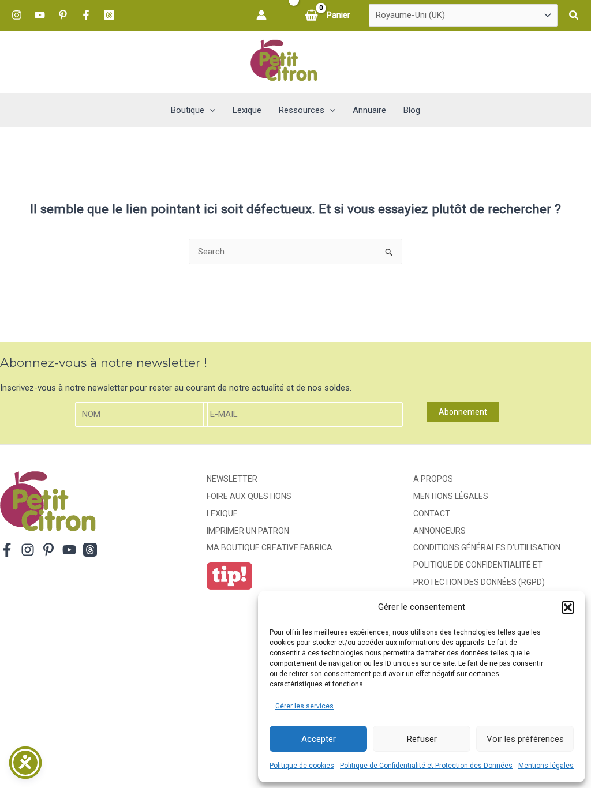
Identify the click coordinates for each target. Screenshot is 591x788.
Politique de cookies (302, 765)
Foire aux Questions (249, 496)
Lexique (222, 513)
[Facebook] (86, 15)
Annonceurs (439, 530)
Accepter (318, 739)
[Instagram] (17, 15)
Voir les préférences (525, 739)
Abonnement (463, 411)
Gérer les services (304, 706)
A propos (433, 478)
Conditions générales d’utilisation (486, 547)
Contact (431, 513)
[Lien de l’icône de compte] (261, 15)
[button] (568, 607)
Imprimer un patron (248, 530)
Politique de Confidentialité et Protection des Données (426, 765)
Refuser (422, 739)
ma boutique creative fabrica (269, 547)
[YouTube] (40, 15)
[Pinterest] (63, 15)
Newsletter (232, 478)
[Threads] (109, 15)
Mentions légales (546, 765)
